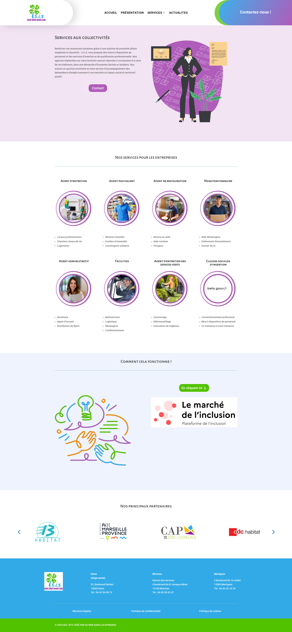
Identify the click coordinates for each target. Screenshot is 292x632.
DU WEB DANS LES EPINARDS (100, 625)
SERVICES (155, 12)
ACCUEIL (110, 12)
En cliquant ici (191, 388)
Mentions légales (81, 611)
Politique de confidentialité (146, 611)
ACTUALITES (178, 12)
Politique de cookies (210, 611)
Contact (98, 88)
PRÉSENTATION (132, 12)
